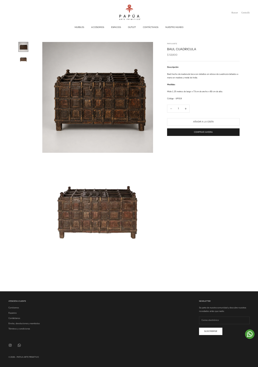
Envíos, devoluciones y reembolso (24, 323)
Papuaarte (172, 44)
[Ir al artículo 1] (23, 47)
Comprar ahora (203, 132)
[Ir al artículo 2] (23, 59)
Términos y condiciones (19, 328)
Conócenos (13, 307)
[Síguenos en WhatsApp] (19, 345)
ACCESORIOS (97, 27)
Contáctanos (14, 318)
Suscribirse (210, 331)
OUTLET (132, 27)
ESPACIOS (116, 27)
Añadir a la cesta (203, 121)
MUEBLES (79, 27)
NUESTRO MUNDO (174, 27)
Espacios (12, 313)
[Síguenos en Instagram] (10, 345)
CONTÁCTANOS (150, 27)
